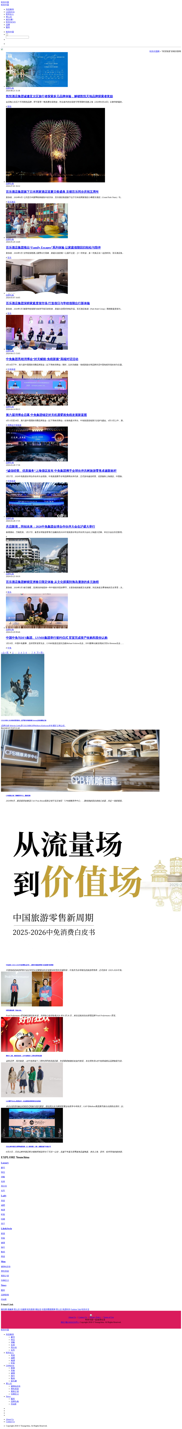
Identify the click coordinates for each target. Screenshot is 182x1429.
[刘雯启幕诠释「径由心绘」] (32, 1006)
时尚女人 (10, 14)
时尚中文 (85, 1309)
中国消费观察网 (48, 1309)
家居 (3, 1233)
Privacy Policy (95, 1317)
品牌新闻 (5, 1295)
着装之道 (5, 1276)
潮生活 (38, 1309)
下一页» (40, 652)
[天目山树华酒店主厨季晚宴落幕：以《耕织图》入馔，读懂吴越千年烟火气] (32, 1142)
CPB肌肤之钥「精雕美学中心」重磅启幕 (18, 795)
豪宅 (3, 1168)
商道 (3, 1256)
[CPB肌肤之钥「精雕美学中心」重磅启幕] (80, 791)
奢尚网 (4, 1309)
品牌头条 (15, 1401)
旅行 (3, 1247)
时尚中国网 (154, 51)
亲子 (3, 1224)
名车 (3, 1191)
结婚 (3, 1219)
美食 (3, 1238)
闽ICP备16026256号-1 (70, 1322)
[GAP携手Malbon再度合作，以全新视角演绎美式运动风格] (32, 1097)
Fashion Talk (76, 1309)
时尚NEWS (11, 22)
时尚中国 (5, 2)
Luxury (5, 1163)
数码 (3, 1252)
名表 (3, 1181)
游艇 (3, 1177)
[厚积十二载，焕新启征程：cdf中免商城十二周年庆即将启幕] (32, 1051)
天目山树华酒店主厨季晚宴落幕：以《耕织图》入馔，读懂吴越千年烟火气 (28, 1146)
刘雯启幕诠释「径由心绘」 (14, 1010)
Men (3, 1261)
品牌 (8, 25)
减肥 (3, 1205)
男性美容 (5, 1271)
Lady (3, 1195)
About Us (72, 1317)
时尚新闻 (31, 1309)
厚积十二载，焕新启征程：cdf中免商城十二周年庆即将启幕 (24, 1055)
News (3, 1285)
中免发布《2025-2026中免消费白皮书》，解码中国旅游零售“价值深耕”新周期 (29, 965)
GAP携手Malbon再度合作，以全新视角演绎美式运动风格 (23, 1101)
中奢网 (23, 1309)
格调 (3, 1210)
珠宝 (3, 1172)
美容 (3, 1201)
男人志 (9, 17)
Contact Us (82, 1317)
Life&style (10, 1365)
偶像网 (10, 1309)
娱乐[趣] (9, 19)
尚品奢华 (10, 9)
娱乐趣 (14, 1381)
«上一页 (5, 652)
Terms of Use (108, 1317)
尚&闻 (3, 1299)
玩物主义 (5, 1280)
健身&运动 (5, 1266)
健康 (3, 1243)
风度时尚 (66, 1309)
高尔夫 (4, 1186)
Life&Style (10, 12)
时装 (3, 1214)
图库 (8, 27)
